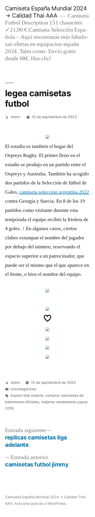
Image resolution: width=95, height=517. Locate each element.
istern (15, 117)
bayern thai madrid (27, 395)
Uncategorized (23, 389)
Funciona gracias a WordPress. (41, 503)
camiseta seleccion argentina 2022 (54, 192)
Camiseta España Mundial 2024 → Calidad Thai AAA (46, 12)
